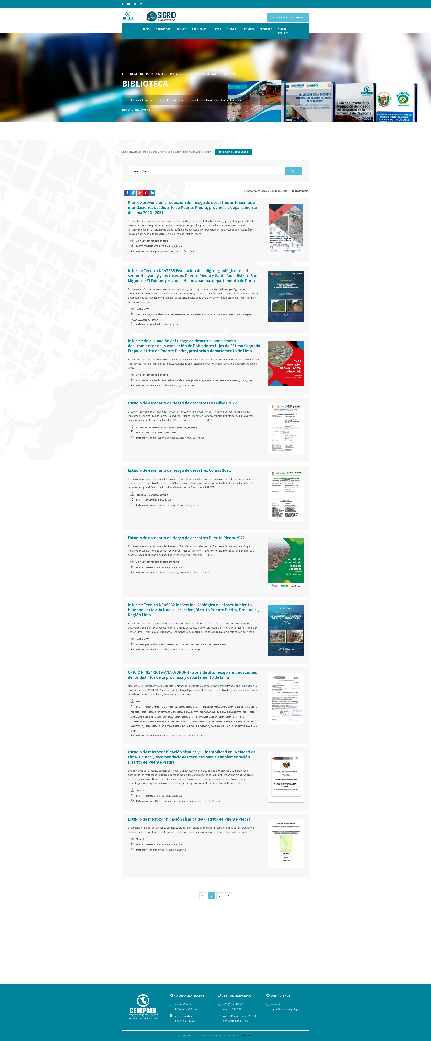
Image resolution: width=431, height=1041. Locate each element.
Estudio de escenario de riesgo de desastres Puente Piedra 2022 (186, 537)
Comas (197, 505)
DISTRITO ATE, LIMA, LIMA (221, 721)
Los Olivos (198, 437)
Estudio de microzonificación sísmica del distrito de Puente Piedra (189, 819)
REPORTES (266, 29)
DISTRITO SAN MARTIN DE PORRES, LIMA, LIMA (164, 706)
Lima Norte (184, 437)
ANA (138, 701)
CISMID (140, 790)
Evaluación (161, 324)
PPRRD (192, 251)
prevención (167, 251)
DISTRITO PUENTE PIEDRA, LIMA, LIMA (159, 246)
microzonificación (165, 849)
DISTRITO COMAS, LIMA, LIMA (153, 499)
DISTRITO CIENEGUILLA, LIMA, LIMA (210, 716)
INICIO (146, 29)
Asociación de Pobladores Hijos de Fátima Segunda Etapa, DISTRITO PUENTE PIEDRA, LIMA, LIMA (194, 380)
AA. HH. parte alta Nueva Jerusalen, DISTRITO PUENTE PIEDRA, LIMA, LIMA (181, 644)
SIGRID (192, 385)
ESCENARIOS (199, 29)
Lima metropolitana (194, 735)
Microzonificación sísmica (170, 801)
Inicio (126, 110)
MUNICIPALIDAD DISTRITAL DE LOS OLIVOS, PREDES (166, 427)
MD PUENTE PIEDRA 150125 (152, 241)
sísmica (181, 849)
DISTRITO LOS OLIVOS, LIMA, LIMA (156, 432)
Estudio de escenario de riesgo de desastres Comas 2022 (179, 470)
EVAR (218, 29)
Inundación (161, 735)
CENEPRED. (247, 1035)
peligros (173, 324)
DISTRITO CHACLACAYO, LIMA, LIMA (183, 721)
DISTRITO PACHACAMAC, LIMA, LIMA (166, 716)
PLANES (231, 29)
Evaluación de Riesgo (167, 385)
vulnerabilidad (194, 801)
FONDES (249, 29)
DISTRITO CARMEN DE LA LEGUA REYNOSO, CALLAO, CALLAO (194, 726)
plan (157, 251)
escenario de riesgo (166, 437)
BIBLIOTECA (163, 29)
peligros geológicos (192, 649)
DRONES (181, 29)
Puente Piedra (201, 572)
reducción (181, 251)
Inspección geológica (167, 649)
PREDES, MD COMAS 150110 (152, 494)
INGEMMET (142, 309)
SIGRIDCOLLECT (283, 31)
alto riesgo (175, 735)
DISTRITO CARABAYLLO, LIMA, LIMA (212, 712)
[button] (424, 75)
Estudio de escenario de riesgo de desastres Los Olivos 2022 (182, 403)
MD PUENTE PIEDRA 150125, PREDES (157, 562)
